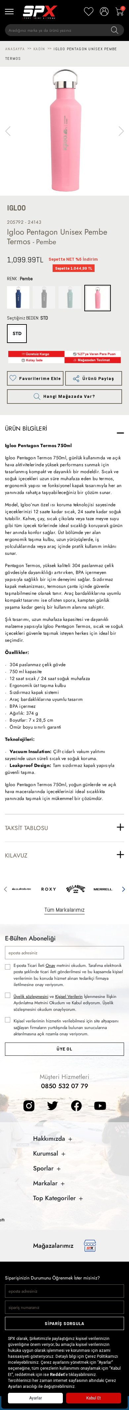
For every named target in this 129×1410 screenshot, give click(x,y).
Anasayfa (15, 49)
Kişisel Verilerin (69, 996)
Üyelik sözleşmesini (31, 996)
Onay (50, 965)
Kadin (39, 49)
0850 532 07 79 (64, 1086)
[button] (121, 131)
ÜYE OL (64, 1049)
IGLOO (16, 208)
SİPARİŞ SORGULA (64, 1323)
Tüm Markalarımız (64, 909)
